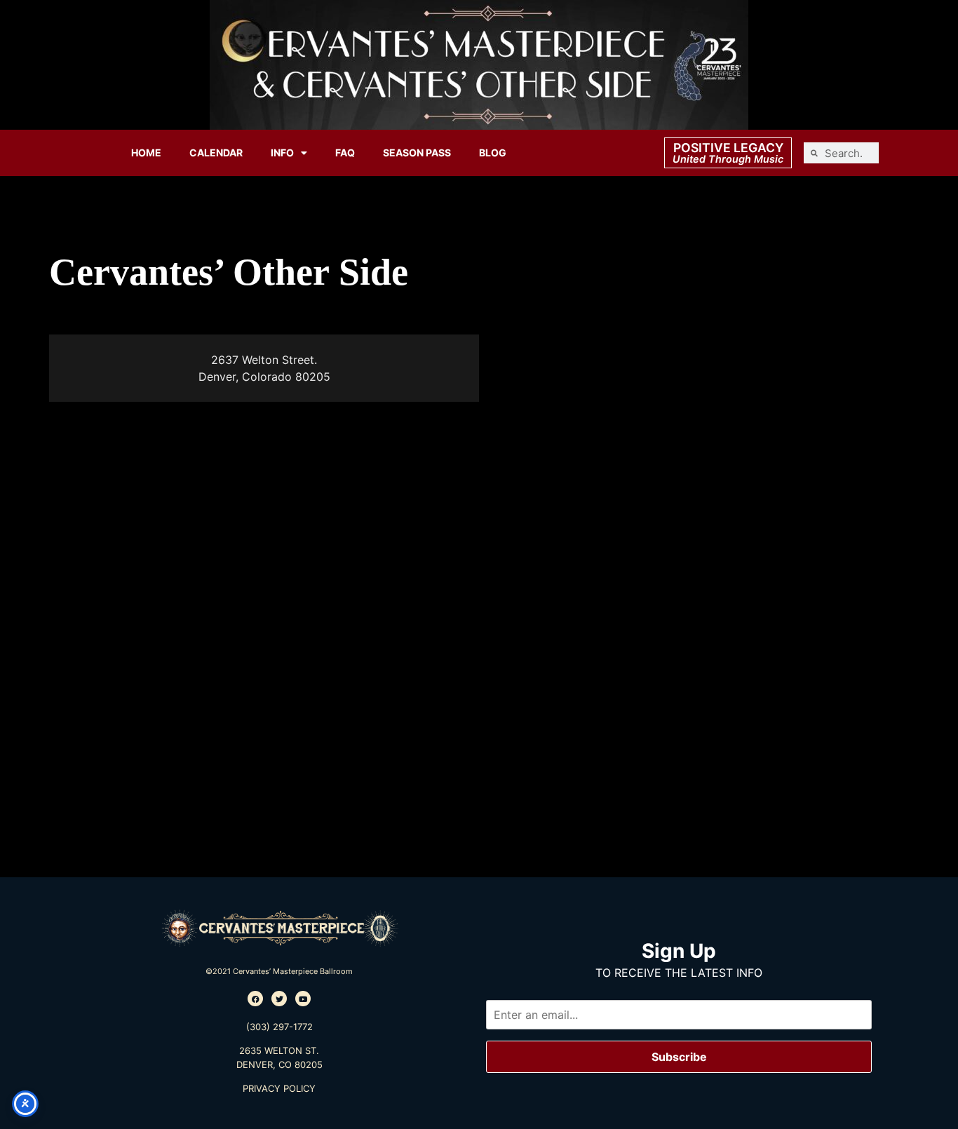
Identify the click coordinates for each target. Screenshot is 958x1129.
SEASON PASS (417, 152)
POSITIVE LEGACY (728, 147)
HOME (146, 152)
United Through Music (728, 159)
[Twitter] (279, 998)
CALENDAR (216, 152)
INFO (282, 152)
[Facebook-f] (255, 998)
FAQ (345, 152)
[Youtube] (303, 998)
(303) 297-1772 (279, 1026)
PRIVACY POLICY (279, 1088)
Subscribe (679, 1057)
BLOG (492, 152)
